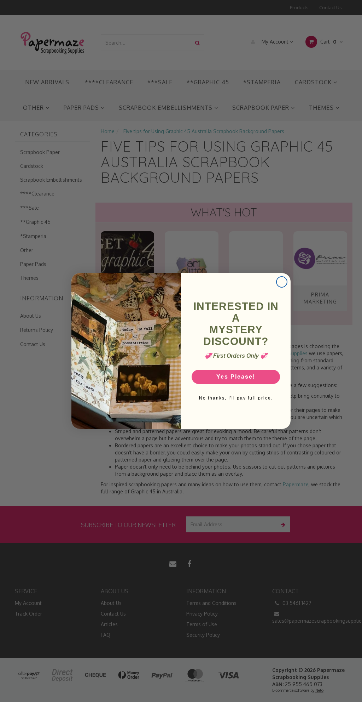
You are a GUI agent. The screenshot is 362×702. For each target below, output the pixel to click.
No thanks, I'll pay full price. (236, 398)
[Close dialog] (281, 282)
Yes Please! (235, 377)
